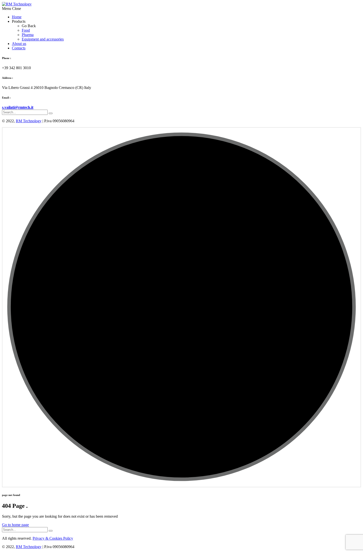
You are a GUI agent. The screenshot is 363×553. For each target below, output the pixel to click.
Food (26, 30)
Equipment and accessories (43, 39)
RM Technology (28, 121)
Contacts (18, 48)
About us (19, 43)
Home (16, 17)
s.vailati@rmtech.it (17, 107)
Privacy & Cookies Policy (53, 538)
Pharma (28, 35)
